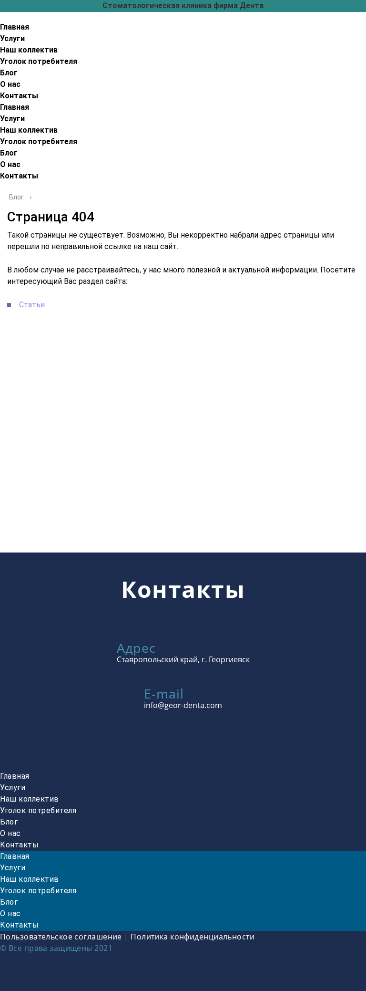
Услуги (12, 38)
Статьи (32, 304)
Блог (9, 72)
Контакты (19, 95)
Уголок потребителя (38, 61)
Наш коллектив (29, 49)
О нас (10, 84)
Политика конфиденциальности (192, 936)
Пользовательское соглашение (61, 936)
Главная (14, 26)
